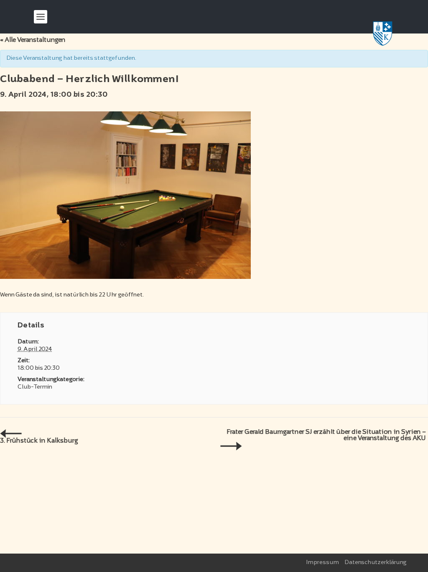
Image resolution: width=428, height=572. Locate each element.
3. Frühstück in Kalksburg (39, 441)
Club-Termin (35, 387)
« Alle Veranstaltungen (33, 40)
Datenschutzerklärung (375, 562)
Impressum (322, 562)
